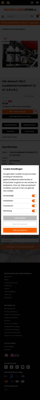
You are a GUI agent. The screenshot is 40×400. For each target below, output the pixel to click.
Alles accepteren (20, 230)
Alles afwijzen (20, 218)
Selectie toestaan (20, 224)
